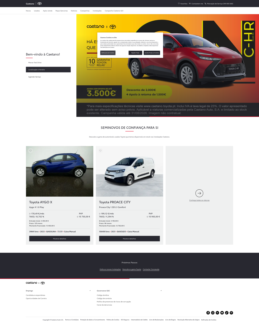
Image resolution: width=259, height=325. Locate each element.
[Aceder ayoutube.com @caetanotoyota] (222, 312)
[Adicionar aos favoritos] (30, 150)
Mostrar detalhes (59, 238)
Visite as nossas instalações (110, 269)
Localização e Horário (36, 69)
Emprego (29, 290)
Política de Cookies (113, 320)
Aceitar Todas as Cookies (152, 53)
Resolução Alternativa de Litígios (189, 320)
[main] (129, 146)
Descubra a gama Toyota (131, 269)
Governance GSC (103, 290)
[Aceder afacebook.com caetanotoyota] (208, 312)
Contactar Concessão (151, 269)
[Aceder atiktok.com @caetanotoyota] (226, 312)
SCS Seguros (125, 320)
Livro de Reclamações (156, 320)
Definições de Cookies (208, 320)
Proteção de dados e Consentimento (92, 320)
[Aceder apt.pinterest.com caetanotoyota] (231, 312)
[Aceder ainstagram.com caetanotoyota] (212, 312)
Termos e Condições (72, 320)
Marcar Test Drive (34, 62)
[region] (130, 45)
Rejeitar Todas (135, 53)
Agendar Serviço (34, 76)
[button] (219, 3)
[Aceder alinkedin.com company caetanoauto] (217, 312)
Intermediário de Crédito (139, 320)
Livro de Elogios (170, 320)
